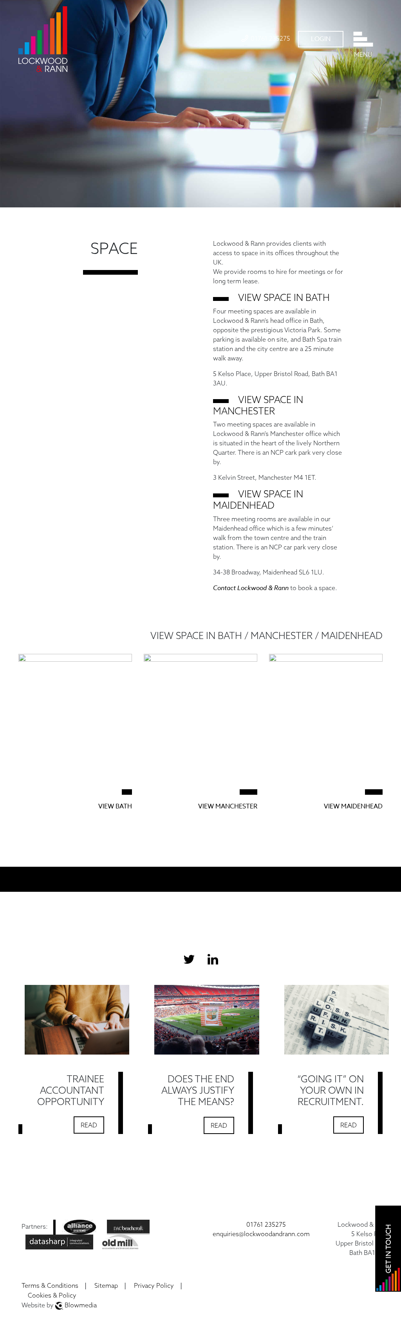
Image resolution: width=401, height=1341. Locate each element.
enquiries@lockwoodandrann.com (261, 1234)
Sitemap (106, 1285)
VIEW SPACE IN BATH (284, 297)
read (89, 1125)
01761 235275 (270, 38)
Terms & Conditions (50, 1285)
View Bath (115, 806)
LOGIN (321, 39)
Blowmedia (80, 1305)
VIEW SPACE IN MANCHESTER (258, 405)
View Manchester (227, 806)
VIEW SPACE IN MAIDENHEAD (258, 499)
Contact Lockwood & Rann (251, 587)
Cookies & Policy (52, 1295)
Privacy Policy (154, 1285)
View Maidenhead (353, 806)
